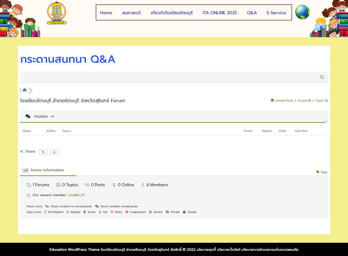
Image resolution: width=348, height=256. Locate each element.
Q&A (252, 13)
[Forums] (25, 90)
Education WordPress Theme (74, 249)
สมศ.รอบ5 (131, 13)
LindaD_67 (76, 195)
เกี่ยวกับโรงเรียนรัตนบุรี (172, 13)
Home (106, 13)
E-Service (276, 13)
